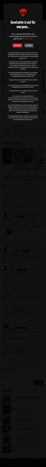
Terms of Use (28, 39)
